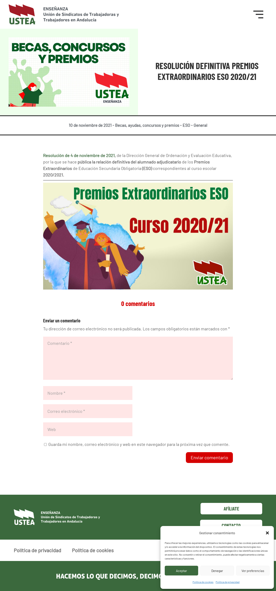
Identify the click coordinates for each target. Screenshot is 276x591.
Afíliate (231, 508)
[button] (267, 533)
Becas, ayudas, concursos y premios (147, 125)
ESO (186, 125)
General (200, 125)
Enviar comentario (209, 457)
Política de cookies (203, 581)
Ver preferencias (253, 571)
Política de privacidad (228, 581)
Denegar (217, 571)
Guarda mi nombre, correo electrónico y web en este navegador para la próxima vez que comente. (139, 444)
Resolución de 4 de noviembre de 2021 (79, 155)
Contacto (231, 525)
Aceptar (181, 571)
